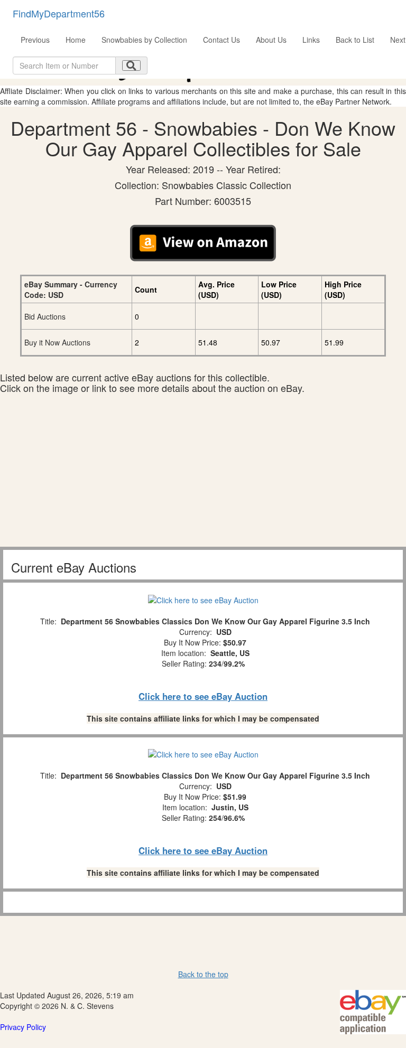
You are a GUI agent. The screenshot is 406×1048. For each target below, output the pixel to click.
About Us (271, 39)
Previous (35, 39)
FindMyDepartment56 (59, 13)
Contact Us (221, 39)
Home (76, 39)
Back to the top (203, 974)
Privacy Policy (23, 1027)
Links (311, 39)
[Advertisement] (203, 473)
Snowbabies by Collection (144, 39)
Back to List (355, 39)
